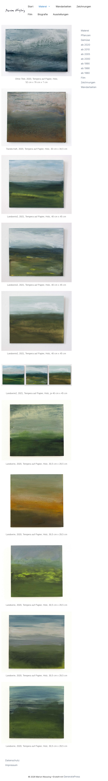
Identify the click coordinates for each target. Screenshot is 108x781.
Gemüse (85, 40)
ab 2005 (85, 54)
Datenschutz (12, 760)
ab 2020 (85, 44)
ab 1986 (85, 68)
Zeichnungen (84, 6)
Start (30, 6)
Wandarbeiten (63, 6)
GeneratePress (72, 776)
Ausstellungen (60, 14)
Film (30, 14)
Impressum (11, 765)
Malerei (43, 6)
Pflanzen (86, 35)
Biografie (43, 14)
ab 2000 (85, 58)
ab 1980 (85, 73)
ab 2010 (85, 49)
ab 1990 (85, 63)
